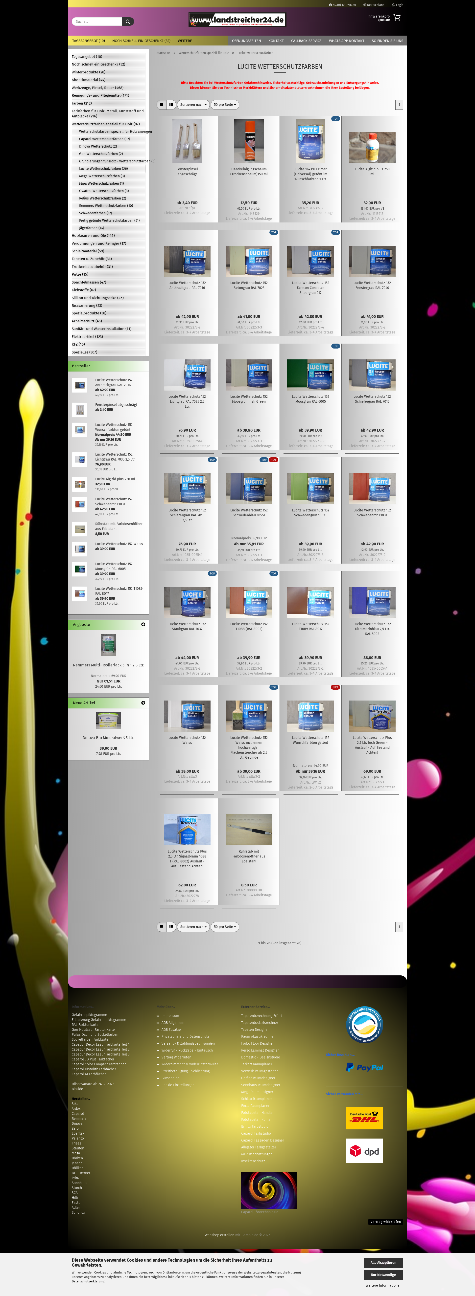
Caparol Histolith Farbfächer (94, 1069)
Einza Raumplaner (255, 1106)
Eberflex (78, 1133)
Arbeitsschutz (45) (87, 321)
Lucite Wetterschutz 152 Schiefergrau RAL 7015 (372, 399)
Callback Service (306, 41)
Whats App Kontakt (346, 41)
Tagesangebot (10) (88, 41)
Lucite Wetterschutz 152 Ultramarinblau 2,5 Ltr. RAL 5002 (372, 629)
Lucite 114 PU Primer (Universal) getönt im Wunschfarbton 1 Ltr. (310, 174)
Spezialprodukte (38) (89, 313)
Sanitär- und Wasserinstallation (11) (101, 329)
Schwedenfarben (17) (95, 213)
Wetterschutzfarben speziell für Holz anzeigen (112, 132)
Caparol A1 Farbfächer (89, 1074)
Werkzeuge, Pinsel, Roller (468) (97, 88)
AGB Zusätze (171, 1030)
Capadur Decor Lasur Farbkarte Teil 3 (101, 1054)
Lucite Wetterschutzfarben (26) (103, 169)
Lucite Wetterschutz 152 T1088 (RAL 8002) (249, 626)
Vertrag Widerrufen (176, 1057)
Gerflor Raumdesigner (258, 1078)
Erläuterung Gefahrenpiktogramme (99, 1020)
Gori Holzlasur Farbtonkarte (93, 1030)
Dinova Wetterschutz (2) (98, 146)
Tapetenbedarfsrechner (259, 1023)
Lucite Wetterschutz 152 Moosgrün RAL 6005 (310, 399)
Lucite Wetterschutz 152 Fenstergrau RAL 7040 (372, 285)
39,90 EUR (108, 748)
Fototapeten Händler (257, 1113)
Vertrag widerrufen (386, 1222)
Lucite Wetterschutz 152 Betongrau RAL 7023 (249, 285)
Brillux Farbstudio (254, 1126)
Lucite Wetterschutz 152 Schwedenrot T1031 (372, 512)
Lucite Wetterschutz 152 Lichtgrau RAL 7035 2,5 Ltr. (187, 402)
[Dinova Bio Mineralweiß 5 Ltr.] (108, 720)
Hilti (75, 1198)
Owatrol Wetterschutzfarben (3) (104, 191)
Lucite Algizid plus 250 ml (372, 171)
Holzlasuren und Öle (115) (93, 235)
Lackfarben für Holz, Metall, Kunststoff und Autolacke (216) (108, 113)
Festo (76, 1203)
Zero (75, 1128)
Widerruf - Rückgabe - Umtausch (187, 1050)
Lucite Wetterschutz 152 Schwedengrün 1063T (310, 512)
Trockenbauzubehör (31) (92, 266)
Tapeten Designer (255, 1030)
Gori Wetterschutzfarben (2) (101, 154)
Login (399, 5)
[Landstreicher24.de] (237, 19)
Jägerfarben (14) (91, 228)
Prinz (75, 1178)
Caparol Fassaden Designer (262, 1140)
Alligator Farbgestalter (258, 1147)
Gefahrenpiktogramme (89, 1015)
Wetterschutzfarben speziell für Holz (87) (106, 124)
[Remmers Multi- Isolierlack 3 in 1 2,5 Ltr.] (108, 645)
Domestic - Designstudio (260, 1057)
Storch (77, 1188)
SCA (75, 1193)
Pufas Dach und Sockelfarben (95, 1034)
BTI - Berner (81, 1173)
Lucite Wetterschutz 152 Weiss (187, 740)
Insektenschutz (253, 1161)
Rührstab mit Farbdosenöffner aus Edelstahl (249, 856)
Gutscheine (170, 1078)
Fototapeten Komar (256, 1120)
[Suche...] (128, 21)
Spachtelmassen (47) (89, 282)
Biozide (77, 1089)
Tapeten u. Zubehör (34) (92, 259)
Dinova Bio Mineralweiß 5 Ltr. (108, 737)
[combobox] (193, 105)
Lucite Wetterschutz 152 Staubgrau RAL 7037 (187, 626)
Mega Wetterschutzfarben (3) (102, 176)
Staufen (78, 1148)
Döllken (78, 1168)
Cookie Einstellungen (178, 1085)
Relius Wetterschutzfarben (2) (102, 198)
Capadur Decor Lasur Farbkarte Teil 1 (100, 1044)
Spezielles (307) (84, 352)
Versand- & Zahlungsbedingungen (188, 1043)
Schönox (78, 1212)
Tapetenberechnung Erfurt (261, 1016)
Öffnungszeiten (246, 41)
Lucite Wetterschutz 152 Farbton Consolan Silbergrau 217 (310, 288)
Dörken (77, 1158)
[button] (161, 105)
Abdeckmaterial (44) (88, 80)
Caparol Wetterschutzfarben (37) (104, 139)
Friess (76, 1143)
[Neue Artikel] (143, 703)
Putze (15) (80, 274)
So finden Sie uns (387, 41)
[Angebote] (143, 625)
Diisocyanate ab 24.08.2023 (93, 1084)
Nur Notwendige (383, 1275)
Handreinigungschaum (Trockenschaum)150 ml (249, 171)
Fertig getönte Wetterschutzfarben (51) (109, 221)
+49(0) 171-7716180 (344, 5)
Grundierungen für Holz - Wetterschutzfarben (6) (112, 161)
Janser (77, 1163)
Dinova (77, 1123)
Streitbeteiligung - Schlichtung (186, 1071)
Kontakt (276, 41)
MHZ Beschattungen (256, 1154)
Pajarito (78, 1138)
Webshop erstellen (219, 1235)
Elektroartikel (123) (87, 336)
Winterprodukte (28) (88, 72)
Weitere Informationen (384, 1285)
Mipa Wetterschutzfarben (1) (101, 183)
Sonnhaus (79, 1183)
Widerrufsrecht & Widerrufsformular (190, 1064)
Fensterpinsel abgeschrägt (187, 171)
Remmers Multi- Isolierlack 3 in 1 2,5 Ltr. (108, 665)
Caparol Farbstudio (256, 1133)
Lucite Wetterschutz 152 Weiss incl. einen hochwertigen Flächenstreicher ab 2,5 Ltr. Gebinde (249, 748)
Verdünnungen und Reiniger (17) (99, 243)
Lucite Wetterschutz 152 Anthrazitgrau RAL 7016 (187, 285)
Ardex (76, 1109)
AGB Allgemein (173, 1023)
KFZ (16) (78, 344)
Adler (76, 1208)
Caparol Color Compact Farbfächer (99, 1064)
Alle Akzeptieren (383, 1263)
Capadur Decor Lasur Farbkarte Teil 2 (101, 1049)
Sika (75, 1104)
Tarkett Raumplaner (256, 1064)
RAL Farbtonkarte (85, 1025)
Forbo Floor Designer (257, 1043)
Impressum (170, 1016)
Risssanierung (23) (87, 305)
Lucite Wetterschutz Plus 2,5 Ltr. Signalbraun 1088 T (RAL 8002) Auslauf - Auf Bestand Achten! (187, 858)
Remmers (79, 1119)
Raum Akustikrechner (258, 1036)
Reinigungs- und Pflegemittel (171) (100, 95)
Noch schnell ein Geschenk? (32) (141, 41)
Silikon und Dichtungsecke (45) (98, 298)
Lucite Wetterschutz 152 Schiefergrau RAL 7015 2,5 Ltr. (187, 515)
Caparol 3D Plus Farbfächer (93, 1059)
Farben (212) (82, 103)
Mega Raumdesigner (257, 1092)
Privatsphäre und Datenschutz (185, 1036)
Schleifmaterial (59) (88, 251)
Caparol (78, 1114)
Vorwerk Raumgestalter (259, 1071)
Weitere (185, 41)
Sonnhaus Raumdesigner (260, 1085)
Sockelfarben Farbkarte (90, 1039)
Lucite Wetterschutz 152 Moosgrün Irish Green (249, 399)
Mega (76, 1153)
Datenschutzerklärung (88, 1281)
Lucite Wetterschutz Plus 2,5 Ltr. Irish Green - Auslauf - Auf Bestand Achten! (372, 745)
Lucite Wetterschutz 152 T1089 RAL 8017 (310, 626)
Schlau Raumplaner (256, 1099)
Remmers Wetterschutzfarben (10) (106, 206)
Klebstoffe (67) (84, 290)
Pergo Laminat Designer (260, 1050)
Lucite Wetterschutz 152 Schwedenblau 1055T (249, 512)
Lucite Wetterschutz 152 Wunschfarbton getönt (310, 740)
